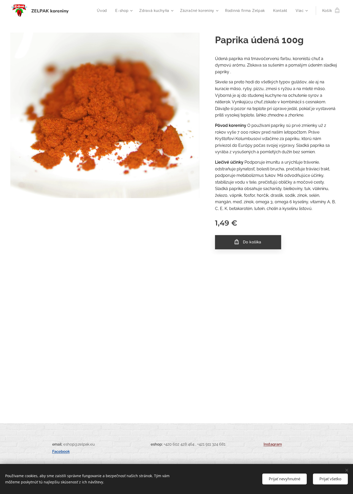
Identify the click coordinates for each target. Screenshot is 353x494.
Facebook (61, 451)
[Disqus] (176, 329)
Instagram (273, 444)
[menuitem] (103, 10)
